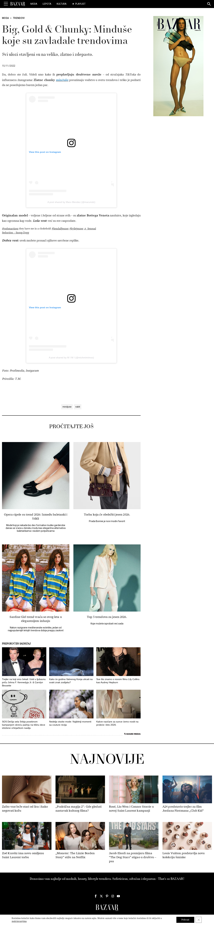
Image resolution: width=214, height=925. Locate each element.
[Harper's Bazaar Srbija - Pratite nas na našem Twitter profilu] (101, 896)
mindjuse (67, 406)
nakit (77, 406)
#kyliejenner (76, 228)
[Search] (209, 4)
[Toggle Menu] (6, 4)
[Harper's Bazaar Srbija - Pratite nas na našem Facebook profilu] (95, 896)
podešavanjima (19, 921)
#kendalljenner (60, 228)
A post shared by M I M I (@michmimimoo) (71, 357)
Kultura (62, 4)
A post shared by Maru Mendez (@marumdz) (71, 202)
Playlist (80, 4)
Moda (33, 4)
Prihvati (185, 919)
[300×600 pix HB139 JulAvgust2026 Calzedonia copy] (178, 66)
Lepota (47, 4)
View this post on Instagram (45, 152)
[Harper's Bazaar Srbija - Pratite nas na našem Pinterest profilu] (107, 896)
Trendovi (19, 18)
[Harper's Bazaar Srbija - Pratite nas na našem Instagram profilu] (113, 896)
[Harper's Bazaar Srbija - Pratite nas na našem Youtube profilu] (118, 896)
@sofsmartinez (10, 228)
